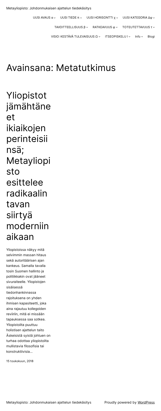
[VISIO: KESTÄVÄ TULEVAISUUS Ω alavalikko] (99, 36)
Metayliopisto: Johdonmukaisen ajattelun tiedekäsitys (48, 8)
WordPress (146, 402)
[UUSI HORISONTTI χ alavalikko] (117, 18)
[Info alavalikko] (142, 36)
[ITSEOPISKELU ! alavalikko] (129, 36)
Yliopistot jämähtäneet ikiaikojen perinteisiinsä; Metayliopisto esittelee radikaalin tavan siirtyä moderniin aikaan (28, 166)
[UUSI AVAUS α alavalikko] (55, 18)
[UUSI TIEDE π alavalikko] (81, 18)
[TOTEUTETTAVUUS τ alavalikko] (154, 27)
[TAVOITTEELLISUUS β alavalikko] (87, 27)
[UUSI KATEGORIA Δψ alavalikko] (154, 18)
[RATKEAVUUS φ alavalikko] (117, 27)
